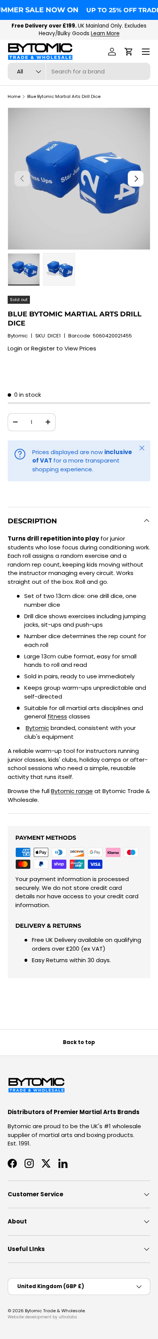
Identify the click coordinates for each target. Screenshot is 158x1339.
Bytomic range (72, 791)
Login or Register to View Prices (52, 348)
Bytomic (18, 335)
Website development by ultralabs (42, 1317)
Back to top (79, 1042)
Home (14, 96)
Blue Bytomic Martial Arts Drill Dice (63, 96)
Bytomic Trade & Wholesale (55, 1311)
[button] (128, 51)
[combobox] (79, 71)
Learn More (105, 33)
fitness (57, 716)
